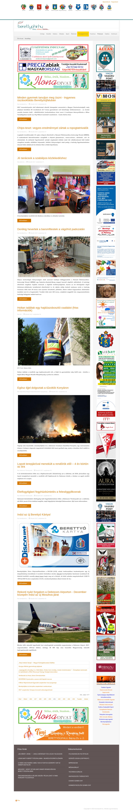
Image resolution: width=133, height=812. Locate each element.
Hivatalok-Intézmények (106, 702)
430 (50, 699)
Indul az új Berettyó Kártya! (34, 514)
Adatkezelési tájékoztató (79, 776)
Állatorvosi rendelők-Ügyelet (106, 699)
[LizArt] (106, 367)
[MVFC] (106, 445)
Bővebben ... (24, 119)
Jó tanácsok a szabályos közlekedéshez (42, 158)
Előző (25, 699)
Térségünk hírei (83, 34)
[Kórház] (106, 398)
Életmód (73, 34)
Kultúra (55, 34)
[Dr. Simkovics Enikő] (106, 150)
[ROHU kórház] (106, 260)
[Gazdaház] (106, 590)
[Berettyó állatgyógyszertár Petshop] (106, 231)
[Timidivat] (53, 732)
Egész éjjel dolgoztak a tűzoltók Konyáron (43, 387)
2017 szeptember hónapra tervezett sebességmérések (35, 690)
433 (64, 699)
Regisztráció (114, 2)
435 (73, 699)
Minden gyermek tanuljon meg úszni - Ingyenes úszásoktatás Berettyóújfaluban (46, 99)
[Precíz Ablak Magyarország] (53, 67)
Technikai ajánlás (75, 772)
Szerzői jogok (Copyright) (79, 758)
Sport (67, 34)
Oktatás (61, 34)
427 (35, 699)
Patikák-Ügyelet (106, 687)
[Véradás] (106, 426)
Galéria (107, 34)
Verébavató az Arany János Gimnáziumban (32, 675)
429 (45, 699)
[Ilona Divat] (53, 81)
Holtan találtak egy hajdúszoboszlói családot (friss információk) (47, 309)
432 (59, 699)
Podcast (100, 34)
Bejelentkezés (106, 2)
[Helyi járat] (106, 535)
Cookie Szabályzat (76, 781)
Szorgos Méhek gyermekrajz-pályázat (30, 666)
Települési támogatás (105, 714)
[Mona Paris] (106, 562)
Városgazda (106, 724)
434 (69, 699)
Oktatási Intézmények (106, 704)
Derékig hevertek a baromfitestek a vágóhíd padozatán (51, 229)
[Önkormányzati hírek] (106, 339)
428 (40, 699)
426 (31, 699)
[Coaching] (106, 313)
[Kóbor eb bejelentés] (106, 291)
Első (20, 699)
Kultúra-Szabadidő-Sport (106, 707)
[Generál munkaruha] (106, 620)
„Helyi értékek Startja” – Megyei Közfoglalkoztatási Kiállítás (37, 663)
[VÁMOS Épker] (106, 116)
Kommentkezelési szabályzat (80, 785)
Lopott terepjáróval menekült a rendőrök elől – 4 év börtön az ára (52, 465)
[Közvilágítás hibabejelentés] (106, 416)
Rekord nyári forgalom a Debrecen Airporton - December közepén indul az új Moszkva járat (51, 593)
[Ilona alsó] (53, 715)
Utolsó (86, 699)
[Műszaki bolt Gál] (106, 172)
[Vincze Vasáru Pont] (106, 512)
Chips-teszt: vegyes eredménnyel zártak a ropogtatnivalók (52, 127)
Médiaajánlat (74, 767)
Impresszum (73, 763)
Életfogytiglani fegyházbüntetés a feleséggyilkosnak (49, 491)
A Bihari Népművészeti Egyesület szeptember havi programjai (37, 682)
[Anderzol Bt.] (53, 52)
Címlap (42, 34)
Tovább (79, 699)
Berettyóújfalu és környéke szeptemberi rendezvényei (35, 686)
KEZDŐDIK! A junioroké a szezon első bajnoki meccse (35, 679)
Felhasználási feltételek (78, 754)
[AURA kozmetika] (106, 480)
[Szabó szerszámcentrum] (106, 647)
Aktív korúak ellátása (106, 717)
